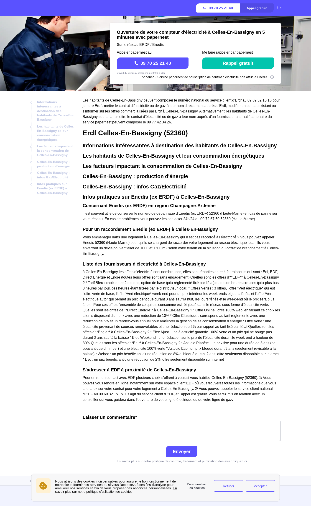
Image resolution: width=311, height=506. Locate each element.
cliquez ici (240, 461)
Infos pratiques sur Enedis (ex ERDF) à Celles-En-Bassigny (52, 188)
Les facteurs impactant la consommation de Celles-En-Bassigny (55, 150)
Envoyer (182, 451)
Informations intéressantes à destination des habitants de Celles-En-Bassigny (55, 110)
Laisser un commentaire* (110, 417)
